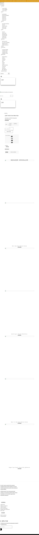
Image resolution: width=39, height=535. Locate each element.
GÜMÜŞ (14, 152)
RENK (6, 124)
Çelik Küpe (9, 119)
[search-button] (11, 96)
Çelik (6, 119)
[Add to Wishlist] (6, 129)
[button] (10, 123)
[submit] (1, 529)
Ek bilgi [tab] (7, 146)
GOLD (12, 152)
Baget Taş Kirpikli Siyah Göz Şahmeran (19, 467)
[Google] (3, 498)
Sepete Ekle (9, 131)
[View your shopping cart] (1, 77)
